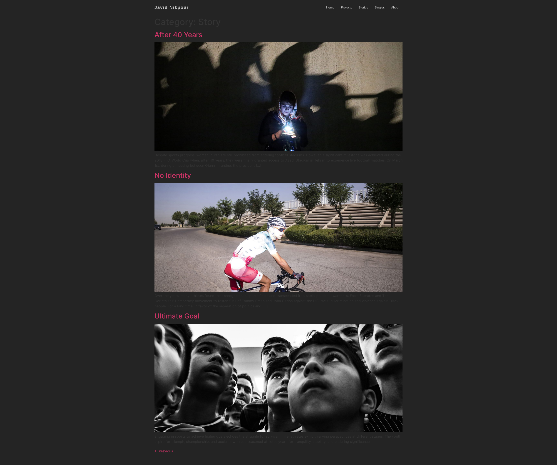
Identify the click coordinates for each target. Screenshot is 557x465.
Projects (346, 7)
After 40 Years (178, 34)
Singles (380, 7)
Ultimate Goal (176, 316)
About (395, 7)
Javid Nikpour (171, 7)
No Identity (172, 175)
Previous (163, 451)
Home (330, 7)
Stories (363, 7)
